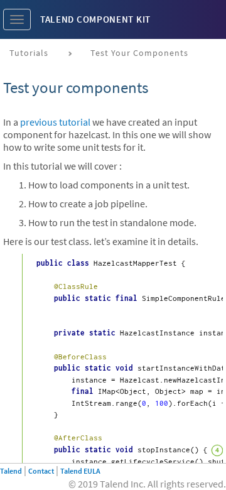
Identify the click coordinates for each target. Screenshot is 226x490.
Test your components (139, 52)
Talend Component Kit (95, 19)
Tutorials (28, 52)
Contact (41, 471)
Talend (11, 471)
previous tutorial (55, 122)
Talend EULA (80, 471)
